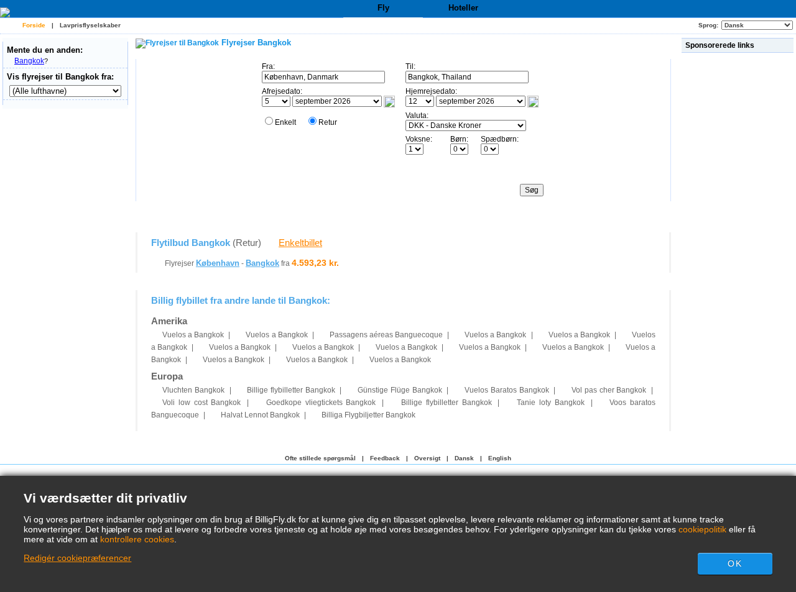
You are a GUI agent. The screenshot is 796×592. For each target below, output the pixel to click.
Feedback (385, 458)
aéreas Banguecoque (386, 334)
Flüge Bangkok (400, 390)
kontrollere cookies (137, 539)
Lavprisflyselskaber (90, 25)
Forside (33, 25)
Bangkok (29, 61)
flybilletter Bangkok (291, 390)
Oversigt (427, 458)
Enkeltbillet (300, 242)
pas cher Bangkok (609, 390)
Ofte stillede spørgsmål (320, 458)
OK (734, 563)
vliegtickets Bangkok (321, 402)
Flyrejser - (222, 263)
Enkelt (285, 122)
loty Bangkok (551, 402)
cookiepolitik (702, 529)
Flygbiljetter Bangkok (368, 415)
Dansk (464, 458)
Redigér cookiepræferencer (77, 558)
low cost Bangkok (201, 402)
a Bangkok (193, 334)
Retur (327, 122)
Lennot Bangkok (260, 415)
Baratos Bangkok (506, 390)
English (499, 458)
